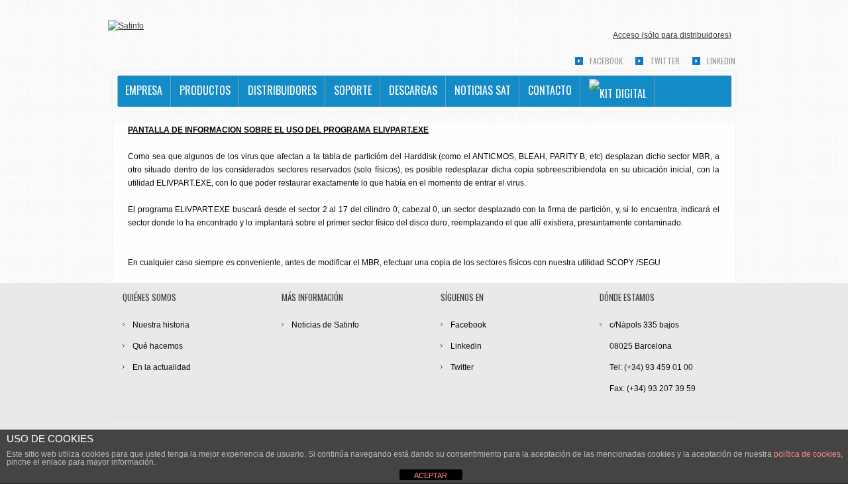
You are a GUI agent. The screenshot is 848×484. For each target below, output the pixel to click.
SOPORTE (353, 90)
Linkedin (721, 60)
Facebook (606, 60)
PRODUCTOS (205, 90)
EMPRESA (143, 90)
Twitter (665, 60)
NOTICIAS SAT (482, 90)
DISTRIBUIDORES (282, 90)
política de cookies (807, 454)
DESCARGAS (413, 90)
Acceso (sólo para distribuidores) (672, 35)
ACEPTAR (430, 475)
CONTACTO (550, 90)
